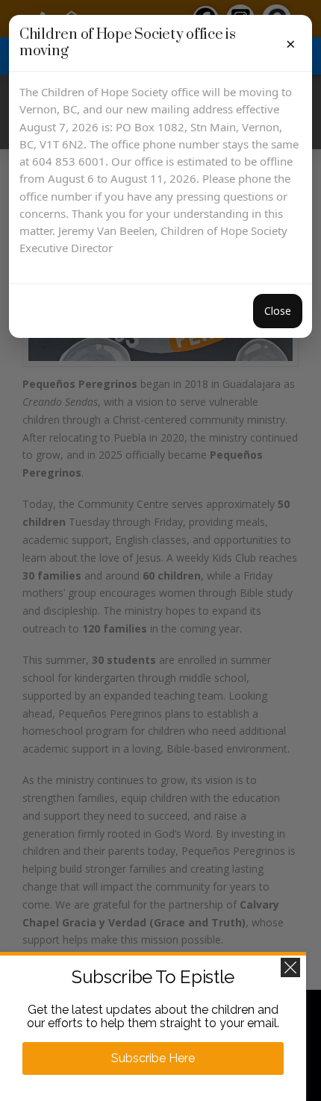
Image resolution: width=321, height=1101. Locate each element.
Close (277, 311)
